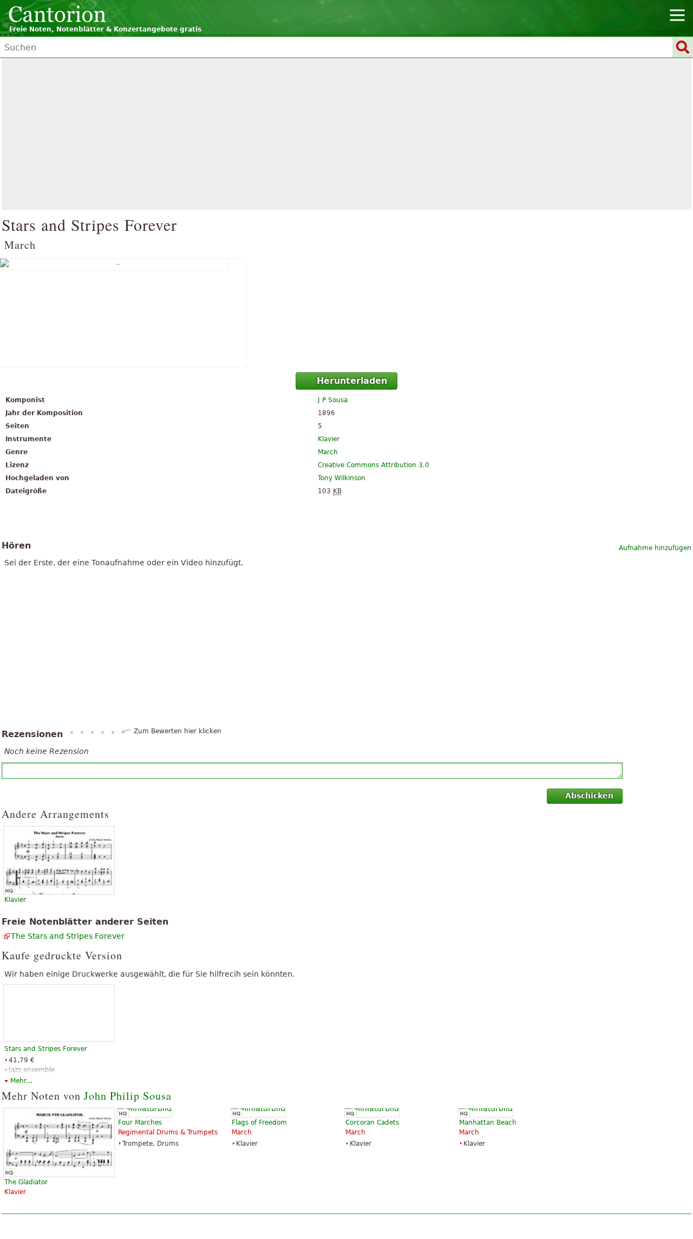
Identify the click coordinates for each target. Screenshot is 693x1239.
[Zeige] (346, 313)
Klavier (328, 439)
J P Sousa (333, 400)
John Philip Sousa (128, 1095)
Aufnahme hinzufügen (655, 548)
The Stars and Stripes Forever (68, 936)
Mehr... (21, 1081)
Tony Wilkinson (341, 478)
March (328, 452)
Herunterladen (352, 381)
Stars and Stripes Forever (45, 1049)
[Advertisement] (346, 134)
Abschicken (589, 795)
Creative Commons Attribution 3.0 (373, 465)
